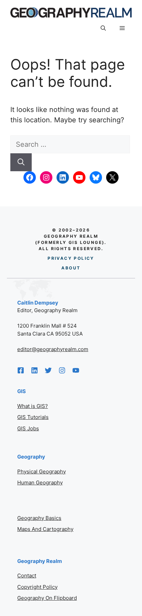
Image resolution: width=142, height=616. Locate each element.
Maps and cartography (45, 529)
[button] (103, 28)
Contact (26, 575)
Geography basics (39, 518)
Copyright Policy (37, 587)
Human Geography (40, 482)
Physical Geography (41, 471)
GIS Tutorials (33, 417)
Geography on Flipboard (47, 598)
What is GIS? (32, 406)
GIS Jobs (28, 428)
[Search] (21, 162)
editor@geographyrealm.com (52, 349)
